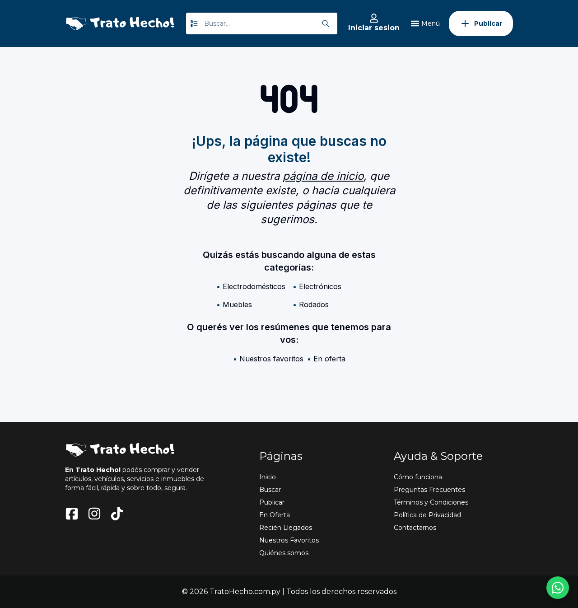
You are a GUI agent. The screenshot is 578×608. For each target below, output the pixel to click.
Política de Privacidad (427, 515)
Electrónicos (320, 286)
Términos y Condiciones (431, 502)
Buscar (270, 490)
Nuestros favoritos (271, 358)
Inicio (267, 477)
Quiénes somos (283, 553)
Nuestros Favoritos (289, 540)
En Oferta (274, 515)
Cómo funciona (418, 477)
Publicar (271, 502)
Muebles (237, 304)
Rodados (314, 304)
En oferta (329, 358)
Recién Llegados (285, 528)
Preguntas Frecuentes (429, 490)
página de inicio (323, 175)
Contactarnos (415, 528)
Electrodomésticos (254, 286)
